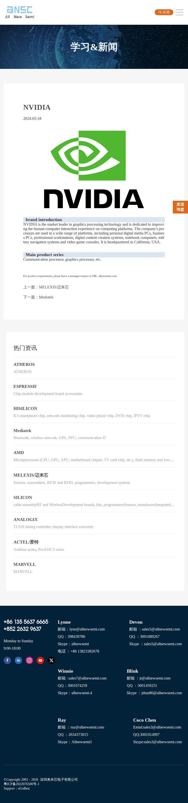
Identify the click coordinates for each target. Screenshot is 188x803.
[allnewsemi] (7, 660)
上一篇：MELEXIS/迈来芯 (46, 287)
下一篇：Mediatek (38, 297)
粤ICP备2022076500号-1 (21, 784)
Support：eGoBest (17, 788)
